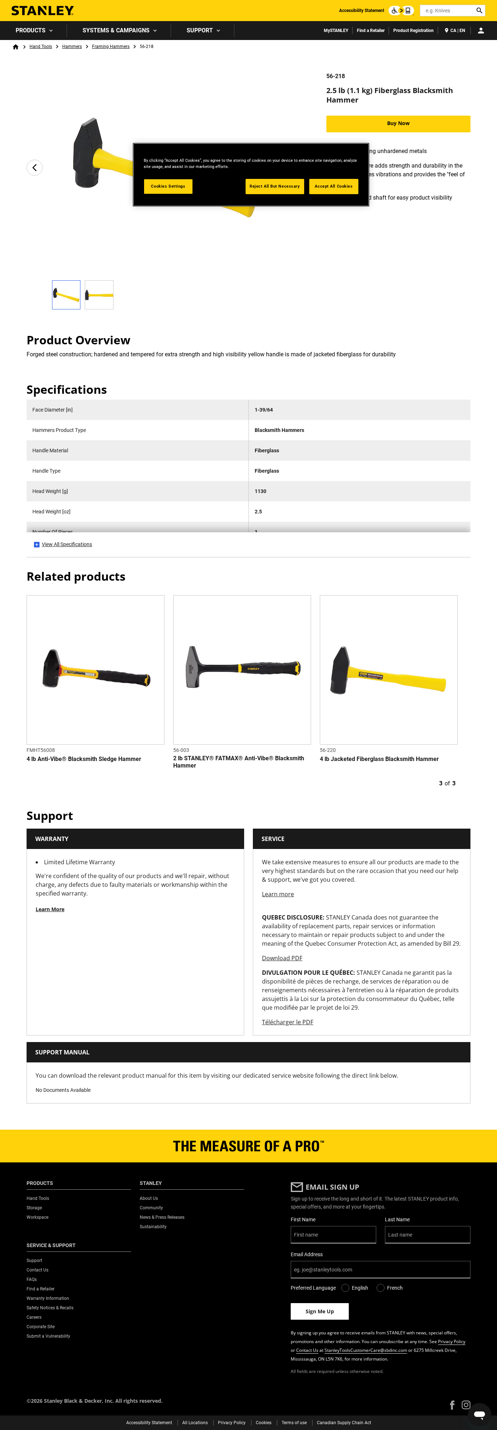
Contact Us (307, 1350)
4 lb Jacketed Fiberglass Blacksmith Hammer (379, 759)
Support (200, 30)
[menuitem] (33, 30)
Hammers (72, 46)
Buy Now (398, 123)
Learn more (278, 894)
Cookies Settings (168, 186)
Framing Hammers (111, 46)
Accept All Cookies (334, 186)
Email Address (307, 1254)
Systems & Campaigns (116, 30)
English (360, 1288)
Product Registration (413, 30)
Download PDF (282, 958)
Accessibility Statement (361, 10)
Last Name (397, 1219)
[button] (452, 1405)
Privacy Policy (451, 1341)
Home (15, 47)
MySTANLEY (336, 30)
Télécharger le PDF (287, 1022)
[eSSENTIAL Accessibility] (401, 10)
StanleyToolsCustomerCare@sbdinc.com (366, 1350)
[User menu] (481, 30)
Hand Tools (40, 46)
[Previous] (35, 168)
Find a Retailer (371, 30)
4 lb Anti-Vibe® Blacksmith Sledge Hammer (84, 759)
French (395, 1288)
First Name (303, 1219)
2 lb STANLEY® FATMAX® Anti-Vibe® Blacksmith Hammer (238, 762)
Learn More (50, 909)
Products (30, 30)
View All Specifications (67, 544)
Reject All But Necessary (275, 186)
